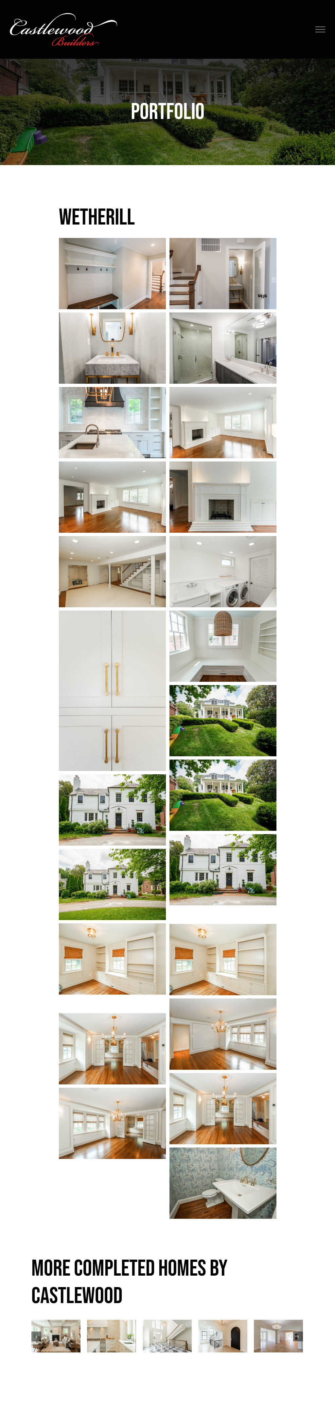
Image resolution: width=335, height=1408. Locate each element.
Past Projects (56, 1350)
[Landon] (222, 1336)
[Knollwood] (167, 1336)
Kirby (111, 1324)
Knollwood (167, 1324)
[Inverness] (55, 1336)
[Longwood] (278, 1336)
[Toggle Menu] (320, 29)
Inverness (56, 1324)
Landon (223, 1324)
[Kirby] (111, 1336)
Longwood (278, 1324)
